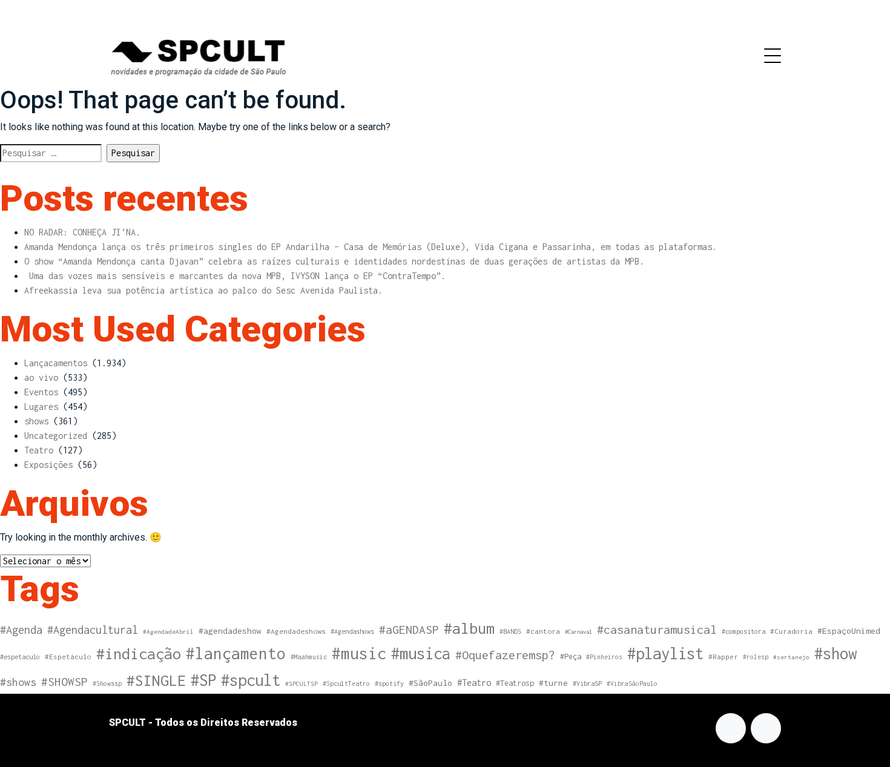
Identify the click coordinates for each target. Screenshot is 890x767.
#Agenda (21, 630)
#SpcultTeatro (346, 683)
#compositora (743, 631)
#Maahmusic (309, 656)
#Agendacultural (92, 630)
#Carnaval (578, 631)
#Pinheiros (604, 656)
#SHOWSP (64, 681)
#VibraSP (587, 683)
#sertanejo (791, 656)
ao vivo (41, 377)
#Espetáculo (68, 656)
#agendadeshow (230, 631)
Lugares (41, 406)
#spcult (250, 680)
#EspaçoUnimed (848, 631)
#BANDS (510, 631)
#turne (553, 683)
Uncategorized (55, 435)
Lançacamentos (55, 363)
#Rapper (723, 656)
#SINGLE (156, 680)
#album (469, 628)
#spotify (389, 683)
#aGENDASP (409, 629)
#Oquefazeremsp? (505, 655)
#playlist (665, 653)
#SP (203, 680)
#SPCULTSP (301, 683)
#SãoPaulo (430, 683)
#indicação (138, 653)
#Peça (570, 656)
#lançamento (236, 653)
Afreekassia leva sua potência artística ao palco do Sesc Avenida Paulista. (203, 290)
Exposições (48, 464)
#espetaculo (20, 656)
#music (359, 653)
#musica (420, 653)
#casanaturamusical (657, 629)
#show (835, 653)
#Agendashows (352, 631)
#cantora (543, 631)
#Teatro (474, 682)
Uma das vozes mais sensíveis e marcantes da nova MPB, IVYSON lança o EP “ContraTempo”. (235, 276)
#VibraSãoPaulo (632, 683)
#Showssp (107, 683)
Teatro (38, 450)
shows (36, 421)
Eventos (41, 392)
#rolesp (755, 656)
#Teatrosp (515, 683)
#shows (18, 682)
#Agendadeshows (296, 631)
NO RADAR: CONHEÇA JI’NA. (82, 232)
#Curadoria (791, 631)
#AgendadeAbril (168, 631)
